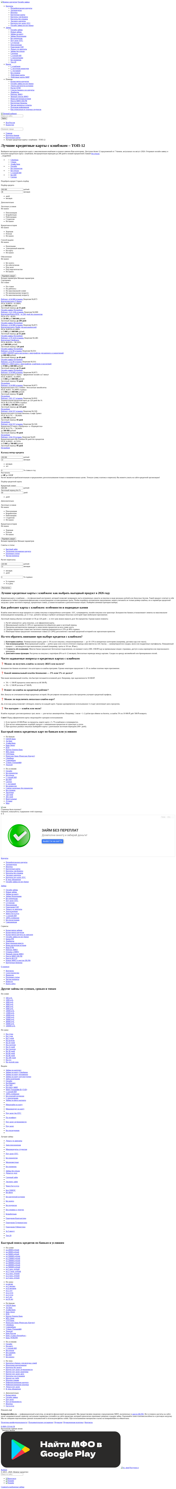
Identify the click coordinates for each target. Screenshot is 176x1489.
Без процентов (16, 38)
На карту (9, 1346)
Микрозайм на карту (14, 1105)
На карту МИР (12, 1087)
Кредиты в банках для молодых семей (21, 1363)
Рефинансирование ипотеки (17, 1385)
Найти (4, 118)
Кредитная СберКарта (10, 340)
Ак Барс (9, 741)
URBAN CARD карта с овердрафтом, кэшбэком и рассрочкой (26, 364)
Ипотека (14, 12)
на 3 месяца (10, 1286)
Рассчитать (6, 588)
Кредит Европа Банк (14, 750)
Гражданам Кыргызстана (16, 1218)
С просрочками (17, 58)
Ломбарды (15, 92)
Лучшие (9, 801)
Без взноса (10, 1357)
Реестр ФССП (11, 958)
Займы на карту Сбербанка (17, 1072)
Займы (8, 28)
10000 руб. (10, 1011)
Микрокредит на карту (15, 1109)
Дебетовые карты (18, 75)
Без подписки (11, 1205)
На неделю (10, 1040)
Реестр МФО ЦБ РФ (19, 101)
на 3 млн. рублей (13, 1276)
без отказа (95, 154)
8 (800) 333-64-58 (8, 1426)
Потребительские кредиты (21, 8)
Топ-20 (13, 62)
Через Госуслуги (12, 913)
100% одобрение (12, 918)
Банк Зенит (10, 745)
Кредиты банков (12, 135)
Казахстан (10, 125)
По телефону (11, 1118)
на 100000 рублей (13, 1256)
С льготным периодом (20, 68)
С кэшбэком (15, 66)
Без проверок (16, 60)
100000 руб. (10, 1026)
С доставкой (16, 71)
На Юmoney (11, 1083)
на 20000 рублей (12, 1250)
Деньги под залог (13, 1387)
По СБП (9, 1085)
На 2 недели (11, 1045)
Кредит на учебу (12, 1378)
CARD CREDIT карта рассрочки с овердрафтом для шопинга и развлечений (32, 353)
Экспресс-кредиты (18, 21)
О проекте (5, 967)
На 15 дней (10, 1047)
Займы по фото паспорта (16, 1100)
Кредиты (9, 6)
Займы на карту (17, 34)
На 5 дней (10, 1038)
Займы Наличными (18, 36)
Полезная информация (20, 107)
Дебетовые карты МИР (20, 77)
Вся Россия (10, 123)
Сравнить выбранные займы (12, 1487)
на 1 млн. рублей (13, 1269)
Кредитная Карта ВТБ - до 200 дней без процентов (22, 314)
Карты (8, 64)
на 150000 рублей (13, 1258)
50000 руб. (10, 1024)
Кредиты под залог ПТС (21, 23)
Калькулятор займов (14, 930)
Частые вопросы (12, 556)
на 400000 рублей (13, 1265)
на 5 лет (9, 1297)
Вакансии (10, 975)
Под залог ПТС (17, 40)
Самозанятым (11, 922)
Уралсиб (9, 765)
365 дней (9, 797)
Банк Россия (11, 1333)
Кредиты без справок (19, 19)
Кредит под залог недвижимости (19, 1370)
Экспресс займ (12, 1182)
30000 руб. (10, 1019)
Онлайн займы (17, 30)
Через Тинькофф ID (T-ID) (16, 1090)
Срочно (14, 177)
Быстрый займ (11, 549)
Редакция (58, 1422)
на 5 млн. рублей (13, 1278)
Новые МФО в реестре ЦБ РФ (18, 960)
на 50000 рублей (12, 1254)
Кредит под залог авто (15, 1374)
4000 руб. (9, 1006)
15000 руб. (10, 1013)
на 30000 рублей (12, 1252)
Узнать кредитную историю (22, 86)
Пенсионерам (16, 45)
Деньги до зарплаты (19, 49)
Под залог (10, 1126)
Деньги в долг (11, 1173)
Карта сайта (10, 984)
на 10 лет (9, 1299)
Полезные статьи (13, 553)
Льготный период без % (11, 490)
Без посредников (12, 920)
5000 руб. (9, 1009)
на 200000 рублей (13, 1261)
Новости (9, 981)
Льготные (10, 792)
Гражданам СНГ (17, 47)
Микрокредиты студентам (16, 1149)
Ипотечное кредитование (16, 1365)
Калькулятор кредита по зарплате (19, 935)
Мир (7, 803)
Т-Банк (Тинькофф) (14, 762)
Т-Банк (13, 162)
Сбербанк (14, 160)
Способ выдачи (7, 240)
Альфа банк (15, 164)
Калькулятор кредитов (20, 81)
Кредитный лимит (8, 486)
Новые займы (16, 32)
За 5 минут (10, 1231)
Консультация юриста (14, 943)
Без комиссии (11, 786)
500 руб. (9, 998)
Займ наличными (13, 1079)
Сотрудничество (12, 973)
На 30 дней (10, 1051)
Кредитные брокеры (19, 103)
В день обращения (13, 880)
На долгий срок (12, 1062)
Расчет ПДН (16, 88)
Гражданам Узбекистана (15, 1227)
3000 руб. (9, 1004)
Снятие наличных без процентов (19, 788)
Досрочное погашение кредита (18, 551)
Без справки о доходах (15, 1210)
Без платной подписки (15, 1096)
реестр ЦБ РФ (138, 1414)
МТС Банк (10, 752)
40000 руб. (10, 1022)
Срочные (14, 53)
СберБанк (10, 758)
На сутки (9, 1034)
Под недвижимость (14, 1402)
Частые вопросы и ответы (21, 105)
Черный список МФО (19, 96)
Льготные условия (8, 206)
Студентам (15, 43)
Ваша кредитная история (21, 99)
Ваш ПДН (10, 947)
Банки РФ (10, 939)
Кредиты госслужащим (15, 1376)
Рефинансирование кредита (17, 1382)
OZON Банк (11, 739)
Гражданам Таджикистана (16, 1223)
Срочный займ (12, 1177)
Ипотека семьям (12, 1380)
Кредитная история (9, 225)
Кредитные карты (18, 15)
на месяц (9, 1284)
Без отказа (15, 171)
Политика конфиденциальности (14, 1422)
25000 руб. (10, 1017)
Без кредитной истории (15, 1197)
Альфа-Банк (11, 743)
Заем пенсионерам (13, 1145)
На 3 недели (11, 1049)
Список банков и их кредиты (22, 90)
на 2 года (9, 1293)
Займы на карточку (13, 1070)
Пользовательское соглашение (40, 1422)
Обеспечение (6, 257)
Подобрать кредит (8, 276)
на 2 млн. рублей (13, 1274)
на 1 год (9, 1291)
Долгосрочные (12, 911)
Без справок (15, 73)
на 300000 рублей (13, 1263)
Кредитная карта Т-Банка (11, 301)
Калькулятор (11, 1395)
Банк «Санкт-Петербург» (16, 1336)
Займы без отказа (18, 51)
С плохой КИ (16, 56)
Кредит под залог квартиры (17, 1372)
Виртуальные (11, 799)
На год (8, 1060)
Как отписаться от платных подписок (26, 109)
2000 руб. (9, 1002)
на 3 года (9, 1295)
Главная (9, 133)
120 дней (9, 795)
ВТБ (7, 747)
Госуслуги (10, 1406)
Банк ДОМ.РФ (12, 1338)
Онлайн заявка (23, 2)
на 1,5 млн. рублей (13, 1271)
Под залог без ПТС (13, 1113)
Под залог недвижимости (16, 1122)
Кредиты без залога (14, 1367)
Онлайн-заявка (7, 310)
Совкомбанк (11, 760)
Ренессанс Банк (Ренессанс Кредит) (20, 756)
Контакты (10, 971)
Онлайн (14, 166)
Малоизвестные (12, 1162)
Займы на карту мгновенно (17, 1074)
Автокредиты (16, 10)
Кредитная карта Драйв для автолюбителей (19, 327)
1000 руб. (9, 1000)
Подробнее (18, 310)
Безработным (11, 1214)
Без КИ (13, 175)
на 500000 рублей (13, 1267)
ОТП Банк (10, 754)
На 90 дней (10, 1056)
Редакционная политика (73, 1422)
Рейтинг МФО (17, 94)
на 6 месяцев (11, 1288)
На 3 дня (9, 1036)
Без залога (10, 1201)
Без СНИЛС (11, 1190)
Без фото (9, 1192)
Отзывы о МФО (12, 952)
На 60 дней (10, 1053)
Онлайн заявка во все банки (22, 25)
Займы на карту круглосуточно (18, 1077)
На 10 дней (10, 1043)
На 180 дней (11, 1058)
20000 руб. (10, 1015)
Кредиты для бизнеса (19, 17)
